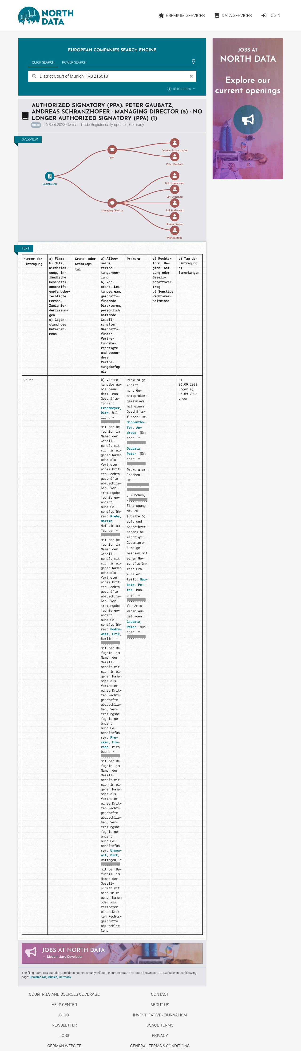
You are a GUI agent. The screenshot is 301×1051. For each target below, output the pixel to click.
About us (159, 1004)
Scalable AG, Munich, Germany (50, 977)
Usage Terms (160, 1025)
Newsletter (64, 1025)
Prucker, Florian (110, 742)
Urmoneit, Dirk (111, 852)
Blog (64, 1015)
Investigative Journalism (160, 1015)
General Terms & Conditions (160, 1045)
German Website (64, 1045)
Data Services (237, 15)
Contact (160, 994)
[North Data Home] (45, 15)
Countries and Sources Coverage (64, 994)
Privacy (160, 1035)
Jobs (64, 1035)
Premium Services (185, 15)
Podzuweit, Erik (111, 631)
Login (275, 15)
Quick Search (43, 62)
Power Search (74, 62)
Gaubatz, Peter (137, 584)
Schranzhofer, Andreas (136, 427)
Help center (64, 1004)
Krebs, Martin (111, 518)
